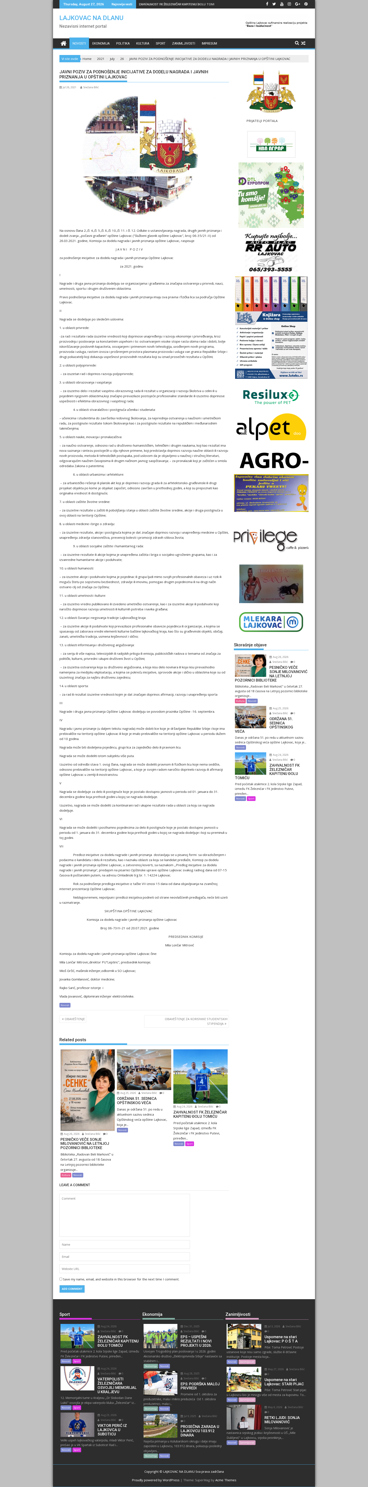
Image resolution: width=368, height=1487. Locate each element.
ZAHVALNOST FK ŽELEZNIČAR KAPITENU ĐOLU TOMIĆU (179, 4)
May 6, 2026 (274, 1407)
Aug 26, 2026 (71, 1134)
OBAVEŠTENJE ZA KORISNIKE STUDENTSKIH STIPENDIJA (196, 1021)
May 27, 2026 (275, 1369)
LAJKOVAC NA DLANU (91, 18)
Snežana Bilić (91, 87)
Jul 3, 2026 (273, 1326)
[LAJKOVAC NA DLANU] (63, 42)
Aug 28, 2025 (191, 1373)
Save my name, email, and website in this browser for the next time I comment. (121, 1279)
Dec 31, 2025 (191, 1326)
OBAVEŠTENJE (75, 1019)
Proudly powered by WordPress (156, 1480)
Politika (123, 43)
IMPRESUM (209, 43)
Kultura (142, 43)
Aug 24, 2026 (184, 1106)
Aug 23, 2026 (108, 1415)
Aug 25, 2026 (128, 1093)
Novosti (79, 43)
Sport (160, 43)
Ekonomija (101, 43)
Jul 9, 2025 (189, 1416)
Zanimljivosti (183, 43)
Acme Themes (225, 1480)
